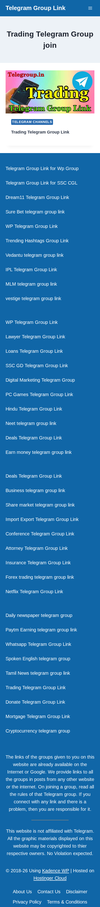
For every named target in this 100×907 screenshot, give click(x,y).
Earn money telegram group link (39, 452)
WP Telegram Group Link (32, 226)
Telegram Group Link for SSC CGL (41, 182)
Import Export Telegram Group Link (42, 519)
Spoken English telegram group (38, 658)
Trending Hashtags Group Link (37, 240)
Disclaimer (76, 891)
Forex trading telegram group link (40, 577)
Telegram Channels (32, 122)
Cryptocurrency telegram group (38, 730)
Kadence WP (55, 870)
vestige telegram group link (33, 298)
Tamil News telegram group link (38, 673)
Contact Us (48, 891)
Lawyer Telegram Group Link (35, 336)
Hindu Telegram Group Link (34, 408)
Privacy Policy (27, 901)
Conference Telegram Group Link (40, 533)
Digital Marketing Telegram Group (40, 380)
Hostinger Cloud (50, 878)
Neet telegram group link (31, 423)
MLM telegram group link (31, 284)
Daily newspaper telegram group (39, 615)
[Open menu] (90, 8)
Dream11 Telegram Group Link (37, 197)
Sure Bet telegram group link (35, 211)
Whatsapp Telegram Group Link (38, 644)
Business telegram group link (35, 490)
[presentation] (50, 91)
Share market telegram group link (40, 504)
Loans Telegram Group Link (34, 351)
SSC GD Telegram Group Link (37, 365)
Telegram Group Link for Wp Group (42, 168)
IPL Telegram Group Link (31, 269)
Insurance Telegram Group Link (38, 562)
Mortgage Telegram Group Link (38, 716)
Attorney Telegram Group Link (37, 548)
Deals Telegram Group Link (34, 437)
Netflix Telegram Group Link (34, 591)
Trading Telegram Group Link (40, 132)
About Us (22, 891)
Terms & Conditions (67, 901)
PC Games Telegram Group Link (39, 394)
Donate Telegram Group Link (35, 702)
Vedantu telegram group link (34, 255)
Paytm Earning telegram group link (41, 629)
